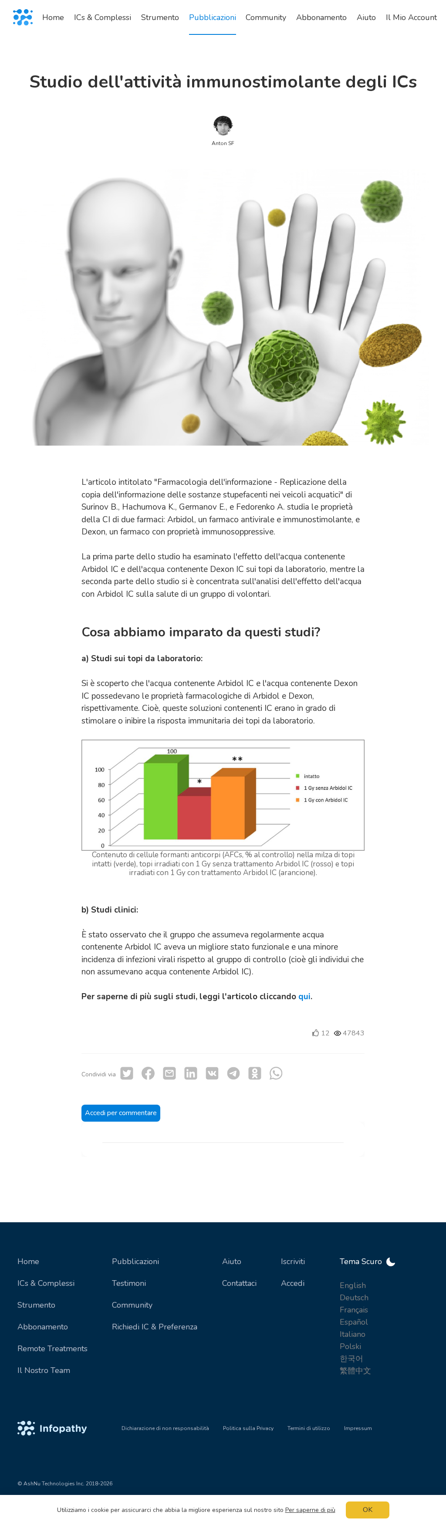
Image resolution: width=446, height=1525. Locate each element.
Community (132, 1305)
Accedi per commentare (121, 1113)
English (353, 1285)
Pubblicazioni (135, 1261)
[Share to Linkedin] (190, 1073)
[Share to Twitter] (126, 1073)
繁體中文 (355, 1371)
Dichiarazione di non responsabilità (165, 1428)
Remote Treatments (52, 1348)
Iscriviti (293, 1261)
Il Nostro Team (43, 1370)
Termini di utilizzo (308, 1428)
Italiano (352, 1334)
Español (354, 1322)
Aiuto (231, 1261)
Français (354, 1310)
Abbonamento (42, 1327)
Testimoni (129, 1283)
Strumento (36, 1305)
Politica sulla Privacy (248, 1428)
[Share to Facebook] (148, 1073)
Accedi (292, 1283)
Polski (350, 1346)
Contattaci (239, 1283)
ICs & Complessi (45, 1283)
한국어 (351, 1358)
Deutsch (354, 1297)
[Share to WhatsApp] (276, 1073)
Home (28, 1261)
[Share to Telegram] (233, 1073)
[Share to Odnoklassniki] (254, 1073)
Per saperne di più (310, 1510)
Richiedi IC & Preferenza (154, 1327)
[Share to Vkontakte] (212, 1073)
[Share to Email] (169, 1073)
